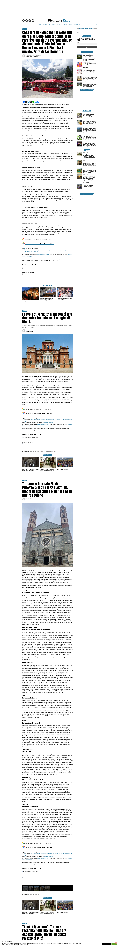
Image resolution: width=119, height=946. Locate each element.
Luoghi (53, 24)
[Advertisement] (59, 8)
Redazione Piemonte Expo (32, 56)
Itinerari (59, 24)
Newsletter (77, 24)
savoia (55, 451)
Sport (70, 24)
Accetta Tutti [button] (114, 943)
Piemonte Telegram (48, 253)
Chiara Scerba (30, 331)
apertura (32, 451)
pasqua (46, 451)
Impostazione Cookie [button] (106, 943)
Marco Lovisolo (30, 500)
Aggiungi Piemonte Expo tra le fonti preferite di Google (37, 239)
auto (36, 451)
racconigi (51, 451)
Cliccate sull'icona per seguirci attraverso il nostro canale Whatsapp (86, 31)
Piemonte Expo (46, 24)
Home (40, 24)
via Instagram (29, 256)
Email (78, 42)
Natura (65, 24)
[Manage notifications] (116, 943)
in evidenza (41, 451)
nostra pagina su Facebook (43, 254)
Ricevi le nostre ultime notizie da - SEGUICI (39, 244)
